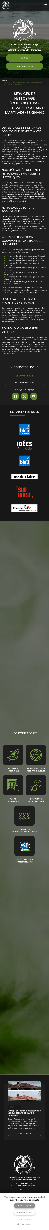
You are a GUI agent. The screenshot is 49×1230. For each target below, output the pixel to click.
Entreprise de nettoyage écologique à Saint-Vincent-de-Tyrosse (24, 278)
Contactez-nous (25, 66)
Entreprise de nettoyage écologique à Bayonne (27, 258)
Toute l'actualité (24, 1134)
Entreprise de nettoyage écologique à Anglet (26, 256)
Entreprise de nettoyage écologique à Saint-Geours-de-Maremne (24, 282)
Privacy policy (25, 1224)
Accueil (4, 80)
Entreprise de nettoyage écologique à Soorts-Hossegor (25, 268)
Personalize (25, 1219)
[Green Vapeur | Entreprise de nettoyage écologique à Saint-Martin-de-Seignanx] (6, 5)
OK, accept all (25, 1205)
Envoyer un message (24, 382)
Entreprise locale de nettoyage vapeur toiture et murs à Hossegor (24, 1112)
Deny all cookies (25, 1212)
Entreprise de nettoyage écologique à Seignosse (21, 273)
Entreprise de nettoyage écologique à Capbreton (21, 264)
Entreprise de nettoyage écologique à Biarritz (26, 260)
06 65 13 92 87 (24, 58)
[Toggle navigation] (46, 5)
